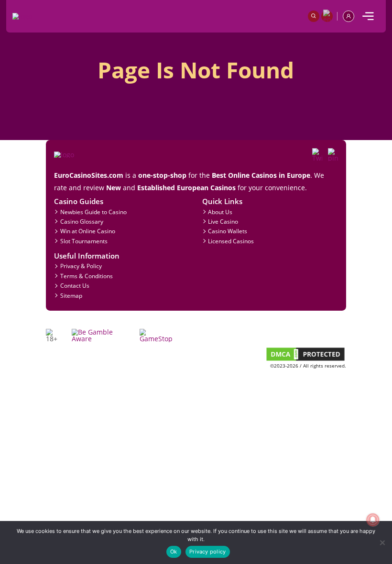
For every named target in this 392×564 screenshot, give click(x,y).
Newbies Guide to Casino (93, 212)
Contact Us (74, 285)
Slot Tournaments (84, 241)
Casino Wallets (227, 231)
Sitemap (71, 295)
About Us (220, 212)
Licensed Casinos (231, 241)
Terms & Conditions (86, 276)
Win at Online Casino (87, 231)
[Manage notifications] (372, 519)
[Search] (313, 16)
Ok (173, 551)
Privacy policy (207, 551)
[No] (382, 542)
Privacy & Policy (81, 266)
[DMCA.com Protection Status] (305, 359)
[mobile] (368, 16)
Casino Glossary (81, 221)
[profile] (348, 16)
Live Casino (223, 221)
